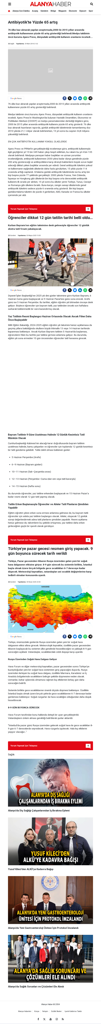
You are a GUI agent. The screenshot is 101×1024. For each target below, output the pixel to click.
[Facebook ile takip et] (38, 1019)
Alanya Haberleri (24, 1011)
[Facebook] (65, 98)
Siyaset (82, 11)
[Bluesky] (75, 98)
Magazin (62, 11)
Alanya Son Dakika (21, 11)
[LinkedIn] (80, 98)
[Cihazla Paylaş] (90, 98)
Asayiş (35, 11)
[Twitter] (70, 98)
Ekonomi (73, 11)
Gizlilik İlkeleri (56, 1011)
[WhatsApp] (85, 98)
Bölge (53, 11)
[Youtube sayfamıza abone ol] (50, 1019)
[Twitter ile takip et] (44, 1019)
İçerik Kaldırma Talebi (73, 1011)
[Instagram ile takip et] (57, 1019)
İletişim (45, 1011)
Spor (91, 11)
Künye (36, 1011)
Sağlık (12, 44)
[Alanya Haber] (50, 4)
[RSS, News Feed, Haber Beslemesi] (63, 1019)
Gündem (44, 11)
